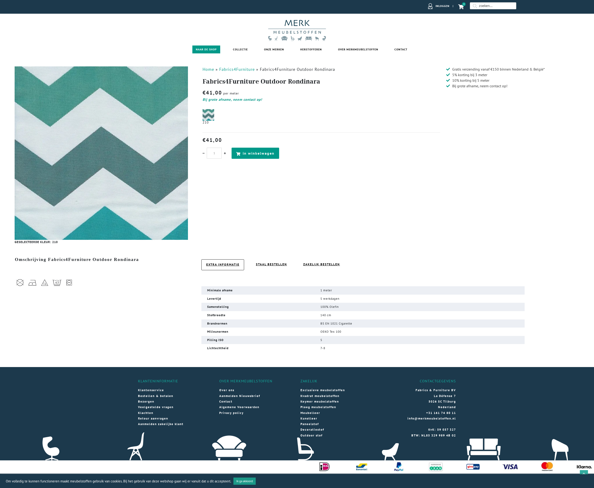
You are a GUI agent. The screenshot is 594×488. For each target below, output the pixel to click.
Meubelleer (310, 413)
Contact (400, 49)
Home (208, 69)
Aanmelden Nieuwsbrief (239, 396)
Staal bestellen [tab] (271, 264)
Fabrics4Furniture (237, 69)
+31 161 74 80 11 (441, 413)
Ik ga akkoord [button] (244, 481)
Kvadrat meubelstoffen (319, 396)
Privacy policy (231, 413)
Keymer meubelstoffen (319, 401)
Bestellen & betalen (155, 396)
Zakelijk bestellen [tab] (321, 264)
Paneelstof (309, 424)
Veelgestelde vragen (156, 407)
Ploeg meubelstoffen (318, 407)
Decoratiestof (312, 430)
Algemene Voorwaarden (239, 407)
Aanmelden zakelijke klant (161, 424)
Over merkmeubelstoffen (358, 49)
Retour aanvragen (153, 418)
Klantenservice (151, 390)
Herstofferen (311, 49)
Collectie (240, 49)
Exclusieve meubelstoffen (322, 390)
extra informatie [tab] (222, 265)
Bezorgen (146, 401)
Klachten (145, 413)
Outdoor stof (311, 435)
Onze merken (274, 49)
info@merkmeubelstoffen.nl (431, 418)
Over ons (226, 390)
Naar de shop (206, 49)
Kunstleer (308, 418)
